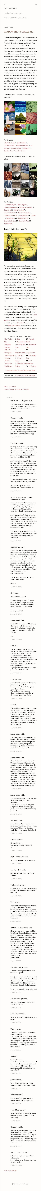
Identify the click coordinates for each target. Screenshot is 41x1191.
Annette (19, 355)
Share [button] (5, 386)
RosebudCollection (10, 221)
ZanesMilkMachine (24, 213)
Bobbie (7, 361)
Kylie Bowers (15, 1014)
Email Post (12, 386)
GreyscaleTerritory (10, 213)
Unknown (14, 418)
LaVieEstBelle (10, 143)
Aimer (34, 215)
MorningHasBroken (26, 207)
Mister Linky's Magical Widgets (25, 375)
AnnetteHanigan (10, 205)
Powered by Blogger (22, 1184)
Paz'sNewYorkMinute (11, 207)
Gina (18, 339)
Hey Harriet (10, 8)
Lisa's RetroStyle (17, 967)
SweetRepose (10, 218)
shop (35, 315)
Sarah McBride (16, 1110)
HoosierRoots (8, 223)
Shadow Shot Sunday (22, 389)
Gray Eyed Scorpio (17, 1152)
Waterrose (14, 1095)
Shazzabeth (20, 323)
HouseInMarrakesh (22, 145)
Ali (11, 705)
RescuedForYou (24, 221)
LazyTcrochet (30, 352)
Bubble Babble (10, 355)
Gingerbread (8, 210)
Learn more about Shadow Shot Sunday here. (20, 370)
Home (6, 18)
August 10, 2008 (16, 411)
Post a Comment (10, 1170)
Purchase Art (15, 18)
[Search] (36, 3)
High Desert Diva (17, 857)
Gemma (7, 358)
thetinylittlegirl (16, 885)
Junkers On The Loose (19, 928)
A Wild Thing (15, 547)
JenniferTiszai (19, 151)
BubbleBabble (21, 143)
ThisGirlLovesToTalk (10, 215)
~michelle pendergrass (19, 401)
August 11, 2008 (15, 921)
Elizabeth (14, 679)
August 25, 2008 (16, 1165)
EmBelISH (26, 148)
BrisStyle (7, 320)
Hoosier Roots (21, 342)
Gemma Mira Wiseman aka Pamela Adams (21, 498)
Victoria (13, 1029)
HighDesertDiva (23, 218)
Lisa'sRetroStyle (9, 145)
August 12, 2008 (15, 1146)
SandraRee (14, 443)
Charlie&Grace (8, 151)
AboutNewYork (16, 148)
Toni (12, 1056)
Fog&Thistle (24, 215)
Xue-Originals (22, 205)
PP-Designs (32, 366)
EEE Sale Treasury (14, 325)
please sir (14, 1080)
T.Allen (13, 902)
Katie (12, 593)
